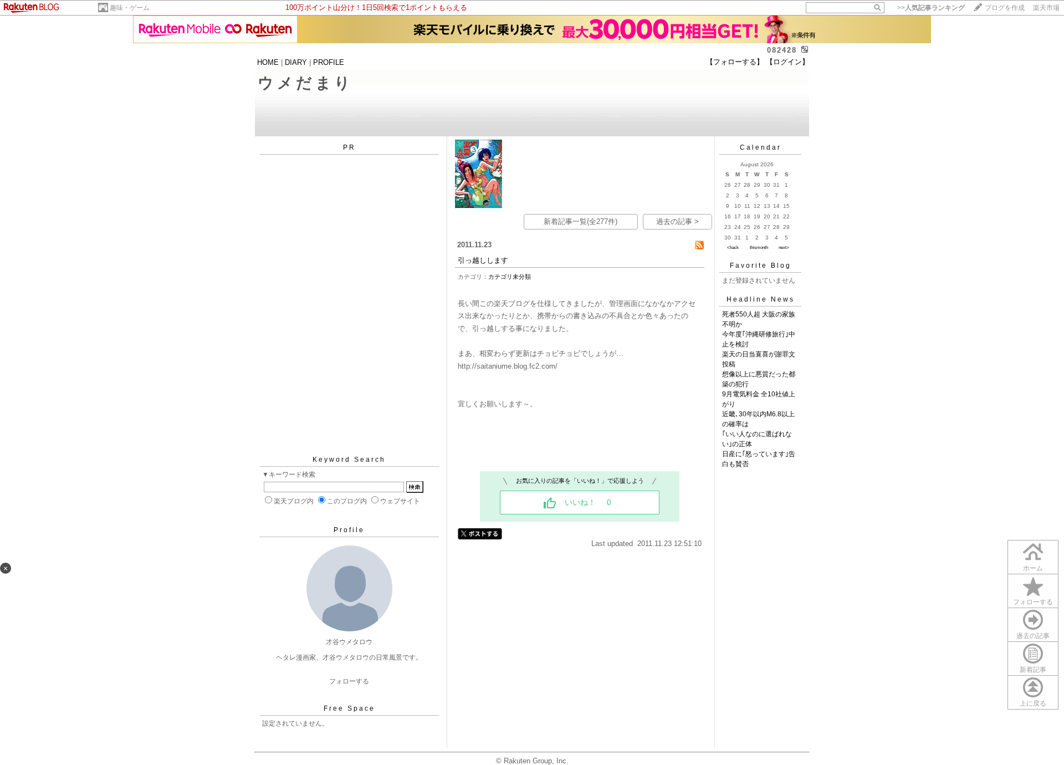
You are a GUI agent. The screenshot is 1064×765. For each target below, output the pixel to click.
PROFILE (328, 62)
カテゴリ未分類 (509, 276)
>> (931, 8)
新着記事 (1033, 670)
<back (733, 247)
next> (784, 247)
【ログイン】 (787, 62)
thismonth (759, 247)
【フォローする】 (735, 62)
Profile (349, 530)
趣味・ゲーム (130, 8)
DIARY (296, 62)
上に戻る (1033, 703)
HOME (268, 62)
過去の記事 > (677, 221)
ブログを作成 (1005, 8)
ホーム (1033, 568)
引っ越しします (483, 260)
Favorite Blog (760, 265)
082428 (782, 50)
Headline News (761, 299)
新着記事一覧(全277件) (580, 221)
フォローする (349, 681)
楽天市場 (1046, 8)
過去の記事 (1033, 636)
